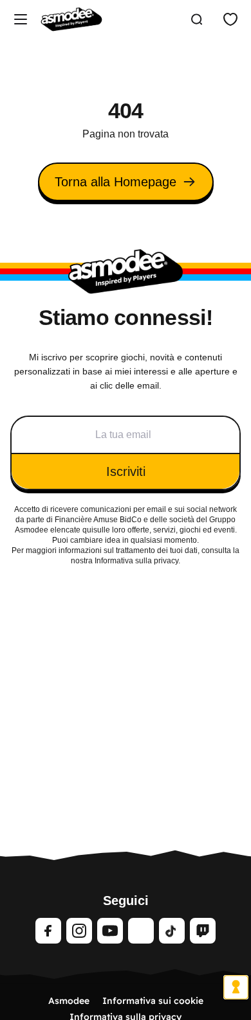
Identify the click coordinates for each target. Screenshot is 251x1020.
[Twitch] (203, 931)
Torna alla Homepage (115, 182)
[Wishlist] (230, 19)
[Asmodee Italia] (71, 19)
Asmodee (68, 1001)
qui (87, 529)
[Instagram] (79, 931)
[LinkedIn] (141, 931)
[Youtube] (110, 931)
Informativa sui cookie (152, 1001)
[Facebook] (48, 931)
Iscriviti (125, 471)
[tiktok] (172, 931)
